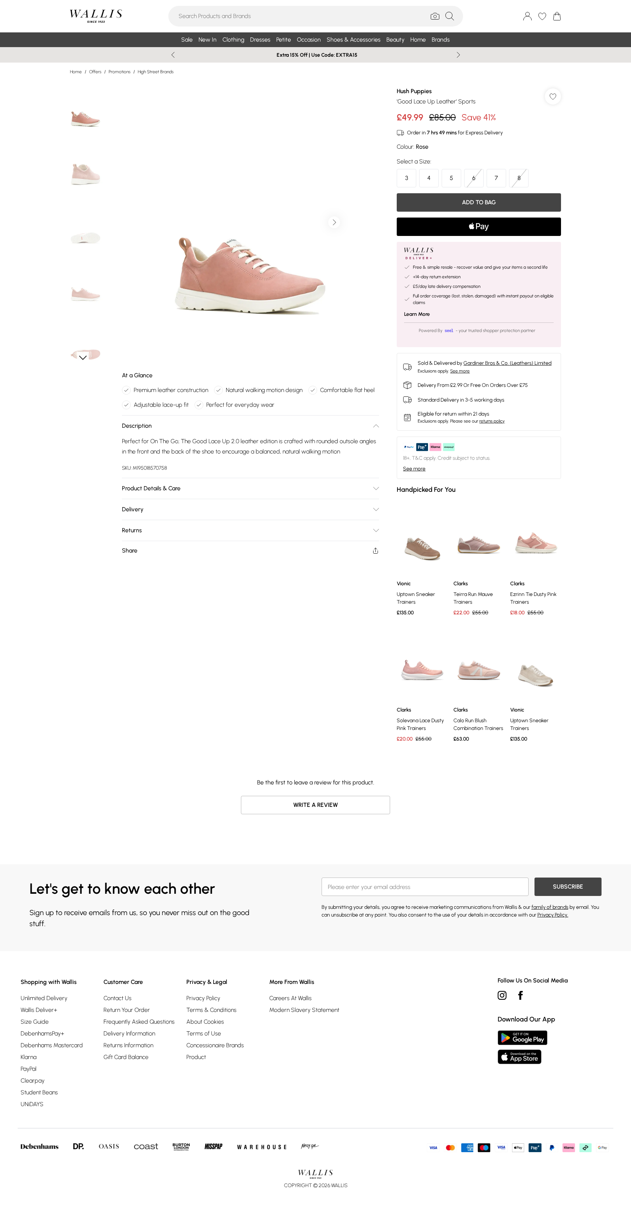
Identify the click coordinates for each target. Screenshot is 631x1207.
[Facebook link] (520, 995)
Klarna (28, 1057)
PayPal (28, 1068)
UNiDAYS (32, 1104)
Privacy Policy (203, 998)
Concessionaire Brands (215, 1045)
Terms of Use (203, 1033)
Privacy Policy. (552, 915)
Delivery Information (129, 1033)
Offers (95, 71)
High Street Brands (155, 71)
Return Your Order (127, 1009)
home (76, 71)
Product (196, 1057)
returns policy (492, 421)
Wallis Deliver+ (39, 1009)
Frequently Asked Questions (139, 1021)
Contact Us (118, 998)
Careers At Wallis (290, 998)
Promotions (119, 71)
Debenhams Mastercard (52, 1045)
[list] (250, 222)
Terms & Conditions (211, 1009)
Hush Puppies (414, 91)
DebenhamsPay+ (42, 1033)
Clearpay (33, 1080)
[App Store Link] (522, 1047)
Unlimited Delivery (44, 998)
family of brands (550, 907)
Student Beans (39, 1092)
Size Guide (35, 1021)
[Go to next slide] (334, 222)
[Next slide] (458, 55)
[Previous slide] (173, 55)
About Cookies (205, 1021)
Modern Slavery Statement (304, 1009)
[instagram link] (502, 995)
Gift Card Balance (126, 1057)
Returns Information (128, 1045)
